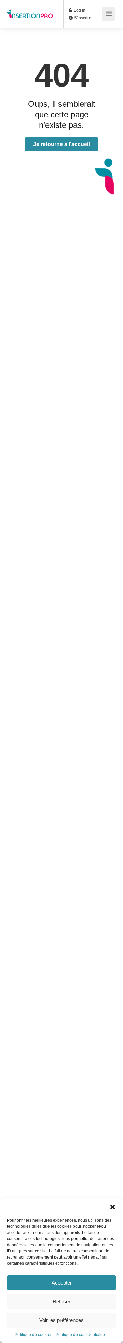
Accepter (62, 1283)
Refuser (61, 1301)
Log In (79, 10)
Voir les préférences (61, 1320)
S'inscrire (82, 18)
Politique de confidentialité (80, 1334)
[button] (112, 1207)
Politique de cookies (33, 1334)
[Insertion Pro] (30, 9)
